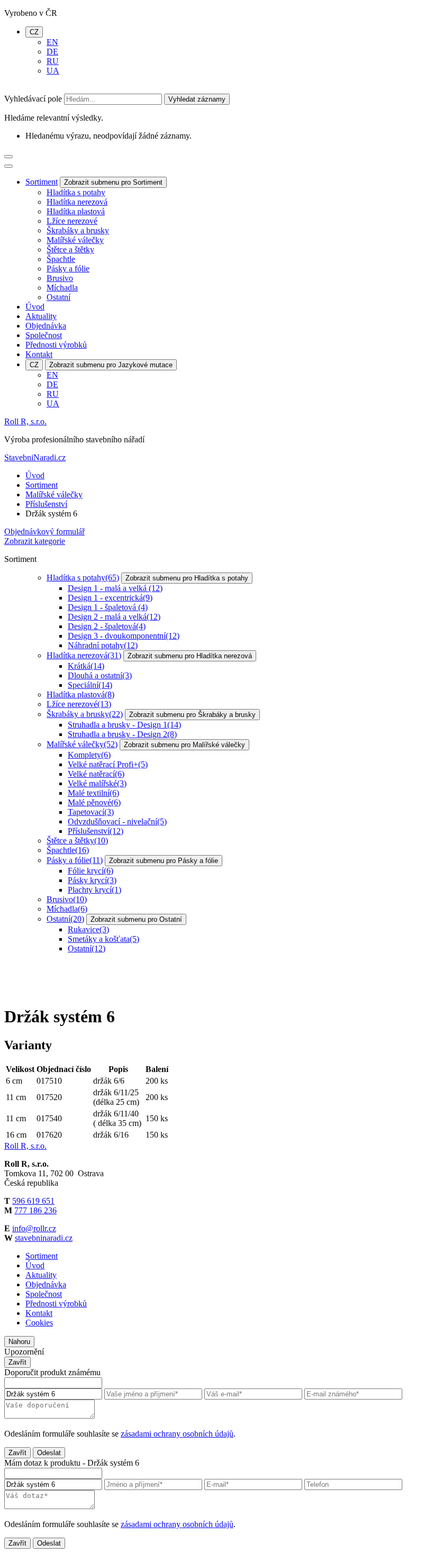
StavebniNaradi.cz (35, 457)
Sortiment (41, 181)
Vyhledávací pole (33, 98)
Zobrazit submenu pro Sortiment (113, 182)
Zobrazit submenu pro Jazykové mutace (111, 365)
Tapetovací (91, 811)
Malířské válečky (75, 239)
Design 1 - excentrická (110, 597)
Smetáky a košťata (103, 938)
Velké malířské (97, 783)
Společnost (43, 335)
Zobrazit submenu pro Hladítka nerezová (190, 656)
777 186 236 (35, 1210)
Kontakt (38, 354)
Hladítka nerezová (77, 201)
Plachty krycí (94, 889)
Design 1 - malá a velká (115, 588)
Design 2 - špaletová (107, 626)
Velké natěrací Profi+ (108, 764)
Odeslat (49, 1453)
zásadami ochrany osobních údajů (177, 1433)
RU (53, 61)
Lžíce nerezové (72, 220)
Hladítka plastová (76, 211)
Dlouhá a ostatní (100, 675)
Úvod (34, 306)
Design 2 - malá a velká (114, 616)
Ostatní (58, 297)
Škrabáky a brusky (78, 230)
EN (52, 42)
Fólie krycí (90, 870)
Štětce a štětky (70, 249)
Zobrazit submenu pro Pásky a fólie (163, 861)
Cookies (39, 1322)
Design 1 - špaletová (108, 607)
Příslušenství (46, 503)
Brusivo (60, 278)
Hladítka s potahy (76, 192)
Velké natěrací (96, 773)
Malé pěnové (94, 802)
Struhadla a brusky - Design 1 (124, 724)
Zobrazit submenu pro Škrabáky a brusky (192, 715)
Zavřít (17, 1362)
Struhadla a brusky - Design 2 (122, 734)
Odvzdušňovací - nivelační (117, 821)
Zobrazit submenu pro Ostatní (136, 919)
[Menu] (8, 156)
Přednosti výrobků (56, 344)
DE (52, 51)
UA (53, 70)
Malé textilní (93, 792)
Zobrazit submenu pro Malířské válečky (184, 745)
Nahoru (19, 1342)
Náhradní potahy (103, 645)
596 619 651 (33, 1200)
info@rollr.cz (34, 1228)
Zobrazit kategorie (34, 541)
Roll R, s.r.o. (25, 421)
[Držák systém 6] (44, 990)
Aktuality (41, 316)
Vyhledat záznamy (196, 99)
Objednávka (45, 325)
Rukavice (88, 929)
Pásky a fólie (68, 268)
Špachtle (61, 259)
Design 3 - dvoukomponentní (123, 635)
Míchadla (62, 287)
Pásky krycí (92, 880)
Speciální (90, 684)
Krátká (86, 665)
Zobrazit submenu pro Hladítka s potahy (186, 578)
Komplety (89, 754)
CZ (34, 32)
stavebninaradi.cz (44, 1237)
